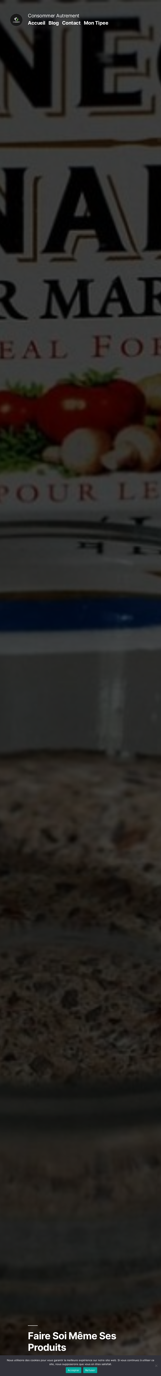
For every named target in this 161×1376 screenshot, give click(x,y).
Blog (53, 23)
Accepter (73, 1370)
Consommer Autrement (53, 16)
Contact (71, 23)
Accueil (36, 23)
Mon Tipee (96, 23)
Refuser (90, 1370)
